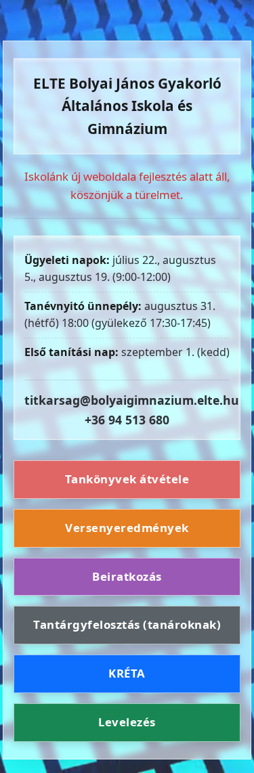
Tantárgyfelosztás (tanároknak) (127, 624)
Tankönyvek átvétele (127, 479)
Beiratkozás (127, 576)
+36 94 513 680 (127, 420)
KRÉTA (127, 673)
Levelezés (127, 722)
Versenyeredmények (127, 527)
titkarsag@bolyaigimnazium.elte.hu (131, 400)
